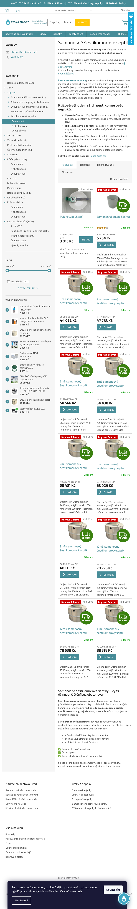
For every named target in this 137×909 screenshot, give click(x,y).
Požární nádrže (15, 202)
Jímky (10, 88)
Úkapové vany (18, 240)
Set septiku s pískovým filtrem (27, 111)
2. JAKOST (16, 226)
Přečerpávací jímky (17, 159)
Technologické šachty (22, 236)
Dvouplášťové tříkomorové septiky (29, 107)
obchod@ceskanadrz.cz (24, 52)
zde (80, 891)
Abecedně (67, 172)
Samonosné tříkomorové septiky (28, 97)
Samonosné (18, 121)
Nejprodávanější (105, 165)
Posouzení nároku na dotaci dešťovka (25, 839)
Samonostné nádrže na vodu (21, 790)
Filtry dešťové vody (68, 878)
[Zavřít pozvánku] (125, 856)
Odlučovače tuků (16, 198)
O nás (9, 843)
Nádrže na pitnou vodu (19, 193)
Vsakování (12, 154)
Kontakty (10, 834)
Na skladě (19, 281)
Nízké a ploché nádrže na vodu (22, 808)
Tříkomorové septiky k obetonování (30, 102)
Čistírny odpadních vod (19, 150)
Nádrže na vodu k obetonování (22, 795)
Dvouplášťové (19, 131)
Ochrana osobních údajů (18, 852)
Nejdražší (85, 165)
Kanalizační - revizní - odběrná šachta (30, 231)
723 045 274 (17, 57)
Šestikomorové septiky (23, 116)
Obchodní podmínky (65, 10)
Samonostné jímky (82, 790)
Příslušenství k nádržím (19, 145)
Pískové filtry (14, 188)
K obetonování (19, 126)
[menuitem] (19, 34)
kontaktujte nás (98, 156)
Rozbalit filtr (26, 288)
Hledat (82, 22)
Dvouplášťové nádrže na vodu (21, 799)
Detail (86, 239)
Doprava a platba (15, 857)
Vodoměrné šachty (17, 140)
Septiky (11, 92)
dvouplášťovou (66, 74)
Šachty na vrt (14, 135)
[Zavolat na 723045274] (11, 10)
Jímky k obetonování (83, 795)
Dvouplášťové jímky (82, 799)
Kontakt (11, 178)
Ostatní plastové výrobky (20, 221)
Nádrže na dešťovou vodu (20, 83)
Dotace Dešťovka (16, 183)
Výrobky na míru (19, 245)
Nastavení (21, 900)
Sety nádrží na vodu (16, 804)
